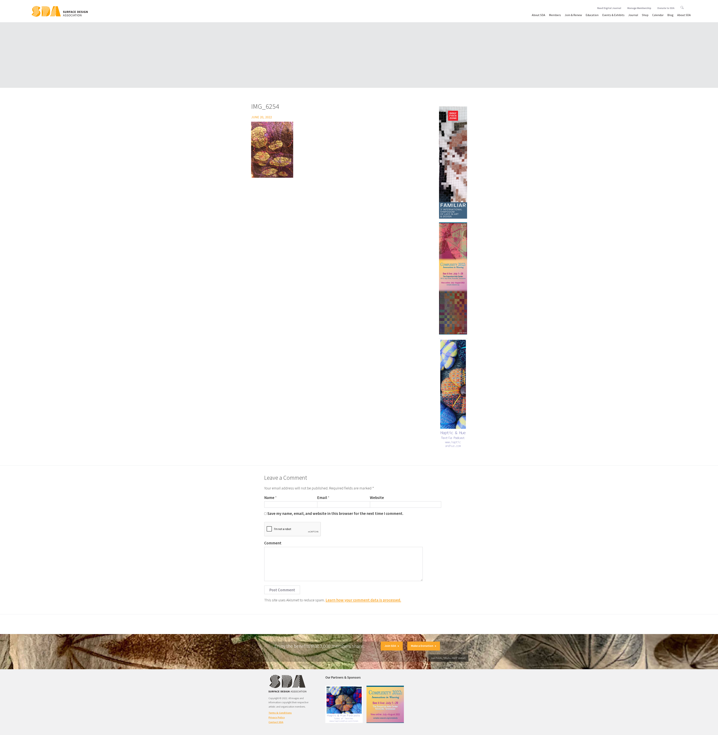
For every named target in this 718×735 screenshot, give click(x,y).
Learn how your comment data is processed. (363, 600)
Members (555, 15)
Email (322, 497)
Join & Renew (573, 15)
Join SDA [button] (390, 646)
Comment (272, 543)
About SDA (538, 15)
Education (592, 15)
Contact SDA (276, 722)
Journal (633, 15)
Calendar (658, 15)
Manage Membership (639, 8)
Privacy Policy (277, 717)
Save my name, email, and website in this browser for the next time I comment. (335, 513)
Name (269, 497)
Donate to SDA (665, 8)
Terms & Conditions (280, 712)
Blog (670, 15)
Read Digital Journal (609, 8)
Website (377, 497)
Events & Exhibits (613, 15)
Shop (645, 15)
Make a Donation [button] (422, 646)
